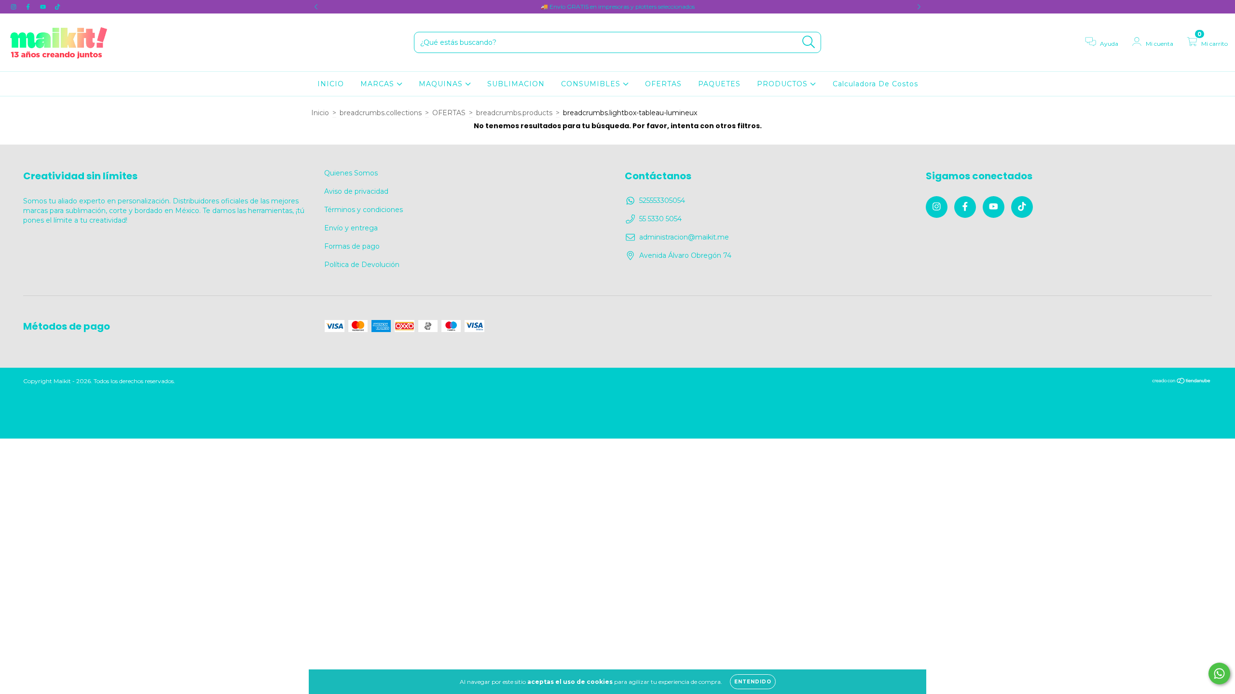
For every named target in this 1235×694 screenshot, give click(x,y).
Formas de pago (352, 246)
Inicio (320, 112)
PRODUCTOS (783, 84)
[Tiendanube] (1182, 381)
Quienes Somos (351, 173)
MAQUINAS (442, 84)
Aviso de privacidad (356, 191)
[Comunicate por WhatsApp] (1219, 673)
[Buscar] (808, 42)
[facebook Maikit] (29, 6)
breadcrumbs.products (514, 112)
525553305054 (662, 200)
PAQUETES (719, 84)
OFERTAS (663, 84)
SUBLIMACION (516, 84)
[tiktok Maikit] (57, 6)
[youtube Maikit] (44, 6)
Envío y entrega (351, 228)
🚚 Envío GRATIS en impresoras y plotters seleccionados (618, 6)
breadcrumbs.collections (381, 112)
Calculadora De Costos (875, 84)
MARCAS (378, 84)
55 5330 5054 (660, 218)
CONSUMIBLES (592, 84)
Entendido (752, 682)
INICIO (330, 84)
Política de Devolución (361, 264)
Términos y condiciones (363, 209)
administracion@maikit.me (684, 237)
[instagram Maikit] (14, 6)
